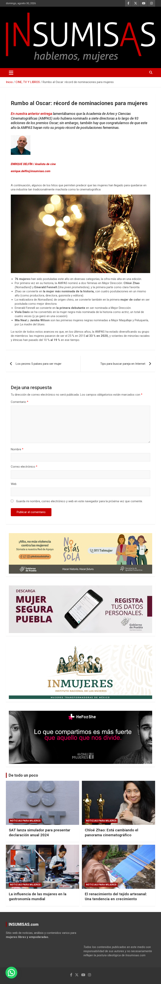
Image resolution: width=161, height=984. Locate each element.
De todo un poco (23, 775)
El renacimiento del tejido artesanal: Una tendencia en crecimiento (116, 896)
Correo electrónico (24, 466)
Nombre (17, 449)
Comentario (19, 402)
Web (13, 484)
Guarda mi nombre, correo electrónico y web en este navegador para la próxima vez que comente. (79, 501)
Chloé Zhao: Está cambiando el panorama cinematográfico (111, 832)
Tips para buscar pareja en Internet (122, 364)
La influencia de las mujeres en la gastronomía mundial (37, 896)
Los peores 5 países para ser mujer (38, 364)
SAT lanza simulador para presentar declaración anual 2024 (39, 832)
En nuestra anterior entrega (31, 114)
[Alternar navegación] (11, 72)
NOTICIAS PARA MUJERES (25, 820)
